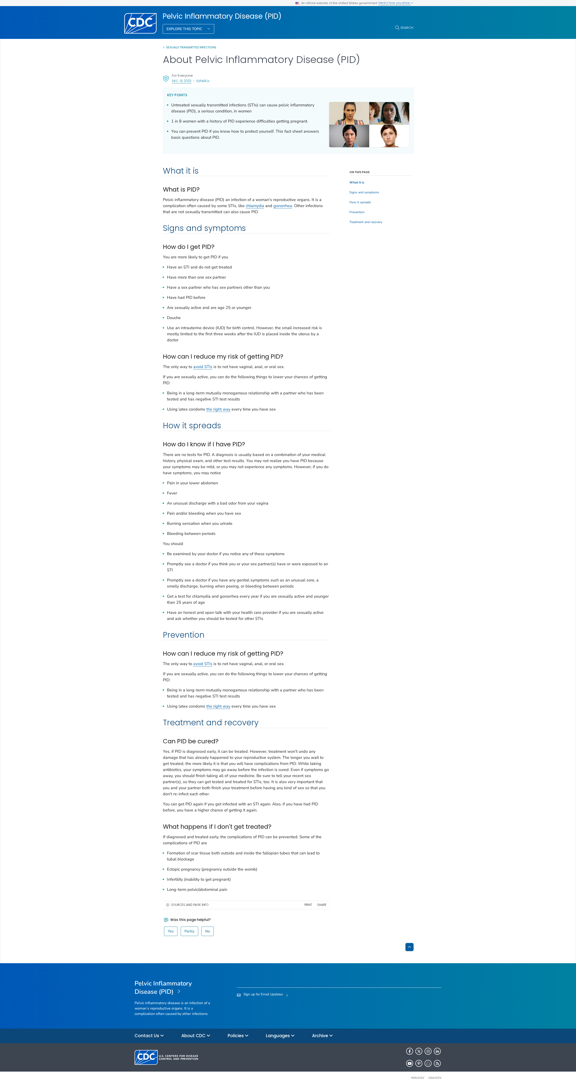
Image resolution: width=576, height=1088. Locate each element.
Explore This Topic (184, 29)
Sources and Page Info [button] (190, 905)
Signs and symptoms (364, 192)
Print (308, 905)
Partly (189, 931)
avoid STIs (202, 366)
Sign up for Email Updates (263, 994)
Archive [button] (320, 1036)
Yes (171, 931)
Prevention (356, 212)
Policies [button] (236, 1036)
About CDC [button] (194, 1036)
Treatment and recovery (365, 222)
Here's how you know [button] (394, 3)
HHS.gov (417, 1078)
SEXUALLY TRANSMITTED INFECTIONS (191, 47)
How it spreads (360, 202)
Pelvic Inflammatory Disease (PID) (222, 16)
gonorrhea (282, 205)
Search (406, 27)
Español (203, 81)
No (207, 931)
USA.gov (434, 1078)
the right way (218, 409)
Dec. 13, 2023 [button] (181, 80)
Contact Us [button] (147, 1036)
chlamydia (255, 205)
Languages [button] (278, 1036)
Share (321, 905)
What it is (356, 183)
